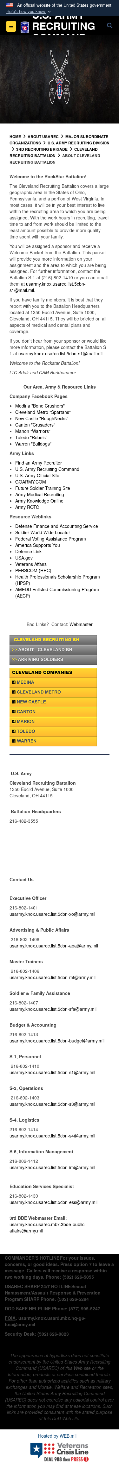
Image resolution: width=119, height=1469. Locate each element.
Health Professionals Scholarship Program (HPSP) (57, 579)
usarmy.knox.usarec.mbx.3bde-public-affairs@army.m (48, 1227)
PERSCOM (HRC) (33, 570)
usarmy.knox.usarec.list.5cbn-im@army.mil (52, 1167)
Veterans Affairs (31, 564)
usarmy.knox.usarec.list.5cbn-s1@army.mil (52, 1072)
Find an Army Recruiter (38, 462)
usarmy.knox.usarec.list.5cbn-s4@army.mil (52, 1135)
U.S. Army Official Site (37, 475)
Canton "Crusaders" (35, 424)
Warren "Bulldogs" (33, 443)
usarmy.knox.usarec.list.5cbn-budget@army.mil (57, 1040)
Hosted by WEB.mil (57, 1436)
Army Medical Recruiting (39, 494)
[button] (29, 11)
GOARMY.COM (30, 481)
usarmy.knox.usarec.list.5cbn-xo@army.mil (52, 914)
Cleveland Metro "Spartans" (43, 412)
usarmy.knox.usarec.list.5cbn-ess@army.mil (53, 1202)
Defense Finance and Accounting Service (56, 526)
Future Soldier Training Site (42, 488)
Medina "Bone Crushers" (40, 405)
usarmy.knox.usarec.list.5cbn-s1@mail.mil (48, 287)
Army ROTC (27, 507)
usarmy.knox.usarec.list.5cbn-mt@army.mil (53, 977)
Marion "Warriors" (32, 431)
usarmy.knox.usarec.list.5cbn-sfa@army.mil (53, 1009)
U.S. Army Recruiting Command (47, 469)
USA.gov (24, 557)
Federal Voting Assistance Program (50, 538)
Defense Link (28, 551)
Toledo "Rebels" (31, 437)
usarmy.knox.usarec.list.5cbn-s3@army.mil (52, 1104)
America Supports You (37, 545)
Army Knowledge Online (39, 500)
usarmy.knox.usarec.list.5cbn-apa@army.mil (54, 945)
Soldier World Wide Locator (42, 532)
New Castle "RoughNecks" (41, 418)
